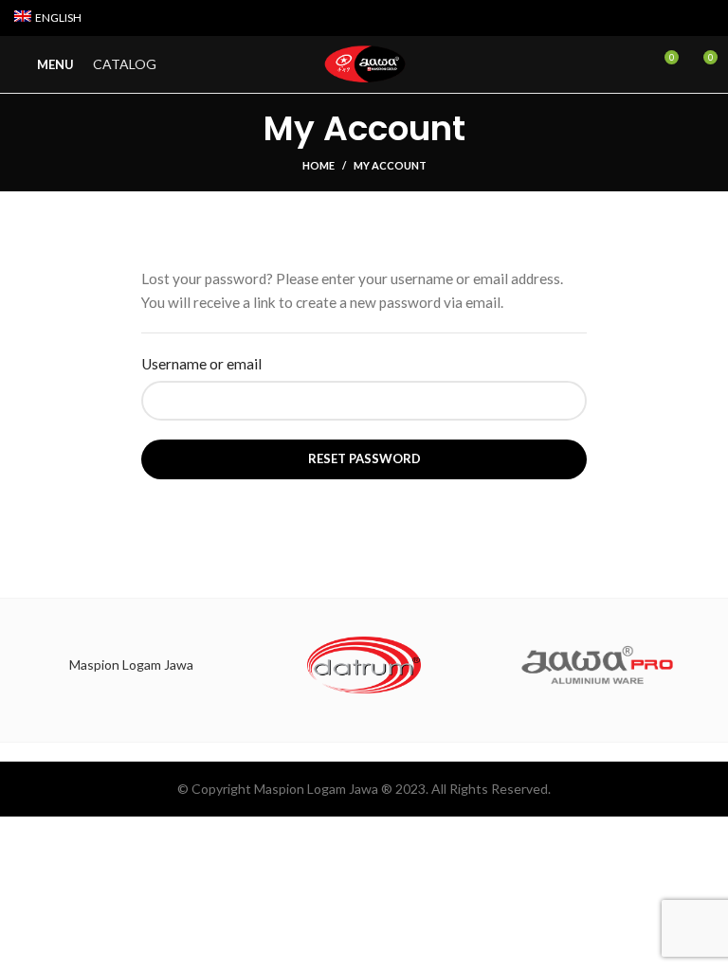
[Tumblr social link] (703, 18)
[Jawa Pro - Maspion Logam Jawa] (597, 665)
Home (318, 165)
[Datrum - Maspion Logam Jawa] (364, 665)
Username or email (201, 363)
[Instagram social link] (659, 18)
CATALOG (124, 64)
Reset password (364, 458)
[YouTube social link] (681, 18)
